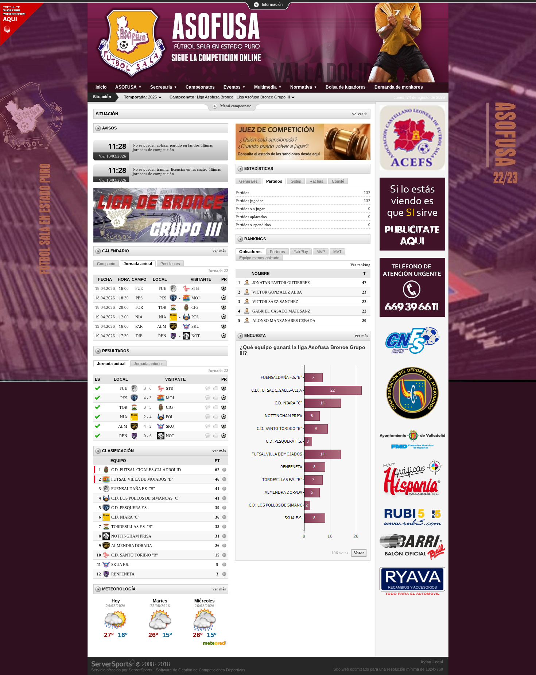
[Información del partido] (224, 290)
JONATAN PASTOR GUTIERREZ (281, 282)
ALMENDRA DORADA (131, 545)
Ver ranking (360, 265)
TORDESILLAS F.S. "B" (131, 526)
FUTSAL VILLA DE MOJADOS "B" (142, 479)
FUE (162, 288)
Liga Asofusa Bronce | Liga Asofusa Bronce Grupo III (230, 97)
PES (162, 298)
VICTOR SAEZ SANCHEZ (275, 301)
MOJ (195, 298)
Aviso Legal (431, 662)
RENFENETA (123, 574)
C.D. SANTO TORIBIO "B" (134, 555)
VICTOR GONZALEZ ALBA (277, 292)
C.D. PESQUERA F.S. (129, 507)
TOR (162, 307)
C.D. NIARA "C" (125, 517)
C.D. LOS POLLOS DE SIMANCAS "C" (145, 498)
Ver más (219, 251)
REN (162, 336)
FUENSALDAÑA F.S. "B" (133, 488)
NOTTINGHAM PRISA (131, 536)
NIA (162, 317)
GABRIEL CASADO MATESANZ (281, 311)
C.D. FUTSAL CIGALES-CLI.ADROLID (146, 470)
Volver (357, 114)
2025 (140, 97)
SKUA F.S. (120, 564)
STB (195, 288)
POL (195, 317)
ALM (161, 326)
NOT (195, 336)
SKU (195, 326)
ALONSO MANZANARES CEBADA (283, 320)
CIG (194, 307)
